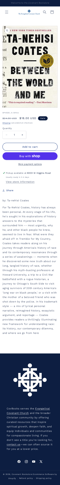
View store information (20, 181)
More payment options (30, 164)
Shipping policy (44, 478)
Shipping (6, 123)
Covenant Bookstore (22, 474)
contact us (13, 444)
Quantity (7, 128)
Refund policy (26, 478)
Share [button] (10, 190)
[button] (6, 12)
